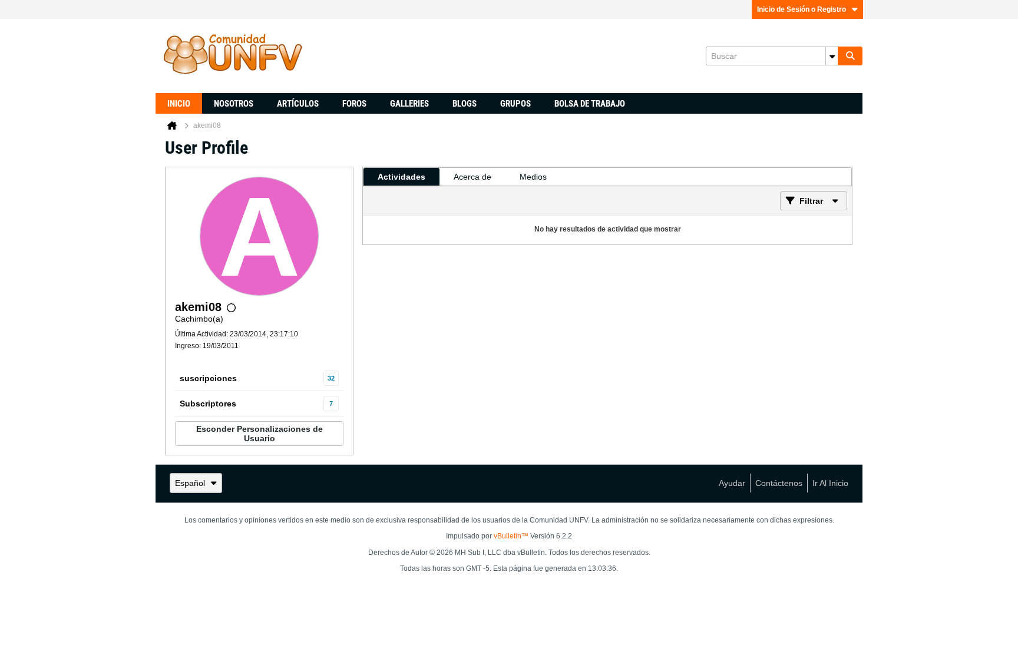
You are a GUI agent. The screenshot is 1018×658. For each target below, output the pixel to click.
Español (190, 483)
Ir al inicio (830, 483)
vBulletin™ (511, 536)
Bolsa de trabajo (589, 103)
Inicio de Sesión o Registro (801, 9)
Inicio (178, 103)
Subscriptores (208, 403)
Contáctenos (778, 483)
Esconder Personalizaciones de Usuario (259, 433)
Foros (354, 103)
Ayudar (732, 483)
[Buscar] (850, 56)
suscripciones (208, 378)
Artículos (298, 103)
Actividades (401, 176)
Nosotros (233, 103)
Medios (533, 176)
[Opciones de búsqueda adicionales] (831, 56)
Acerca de (472, 176)
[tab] (401, 177)
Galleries (409, 103)
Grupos (515, 103)
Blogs (464, 103)
